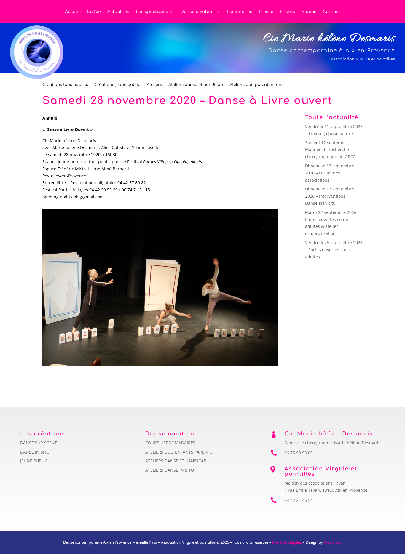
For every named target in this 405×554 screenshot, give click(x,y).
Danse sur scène (38, 443)
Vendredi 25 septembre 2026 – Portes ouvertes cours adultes (334, 250)
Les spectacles (152, 12)
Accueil (73, 12)
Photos (287, 12)
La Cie (94, 12)
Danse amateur (197, 12)
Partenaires (239, 12)
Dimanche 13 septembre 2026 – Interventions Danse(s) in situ (329, 196)
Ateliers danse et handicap (195, 85)
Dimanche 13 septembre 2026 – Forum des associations (329, 173)
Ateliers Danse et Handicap (175, 461)
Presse (266, 12)
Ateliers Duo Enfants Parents (179, 452)
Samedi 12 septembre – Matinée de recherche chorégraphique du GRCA (330, 150)
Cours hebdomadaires (170, 443)
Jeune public (33, 461)
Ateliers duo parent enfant (256, 85)
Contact (331, 12)
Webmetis (333, 542)
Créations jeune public (117, 85)
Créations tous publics (65, 85)
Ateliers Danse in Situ (169, 470)
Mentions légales (287, 542)
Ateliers (154, 85)
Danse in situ (35, 452)
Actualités (118, 12)
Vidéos (309, 12)
